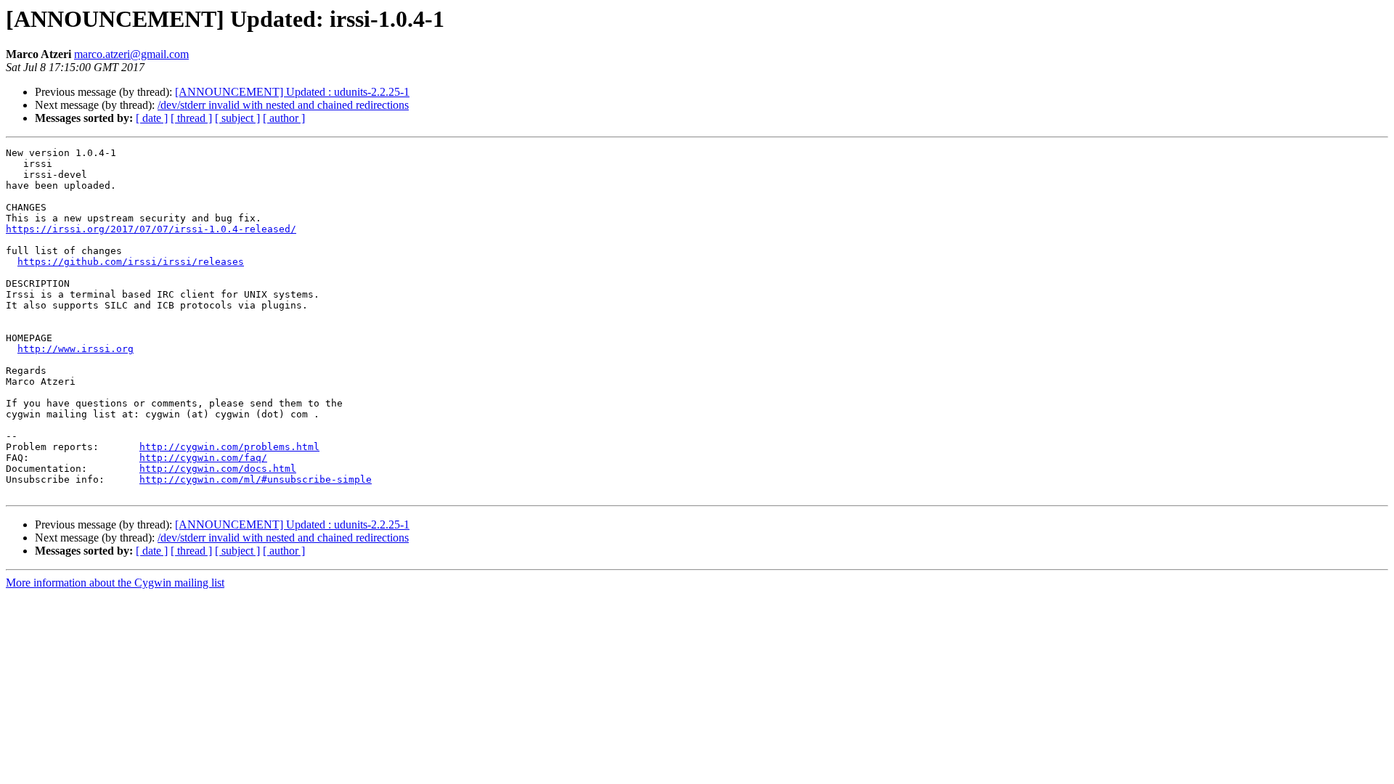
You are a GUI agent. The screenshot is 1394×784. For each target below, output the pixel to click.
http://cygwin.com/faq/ (203, 457)
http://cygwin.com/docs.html (217, 468)
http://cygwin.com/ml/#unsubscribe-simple (255, 479)
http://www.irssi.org (75, 348)
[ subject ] (237, 118)
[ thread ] (191, 118)
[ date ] (152, 118)
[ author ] (284, 118)
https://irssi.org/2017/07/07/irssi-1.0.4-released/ (151, 229)
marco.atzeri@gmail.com (131, 54)
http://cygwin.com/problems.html (229, 446)
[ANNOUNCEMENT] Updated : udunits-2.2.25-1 (292, 92)
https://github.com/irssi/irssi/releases (130, 261)
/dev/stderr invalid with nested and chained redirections (283, 105)
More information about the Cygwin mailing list (115, 582)
